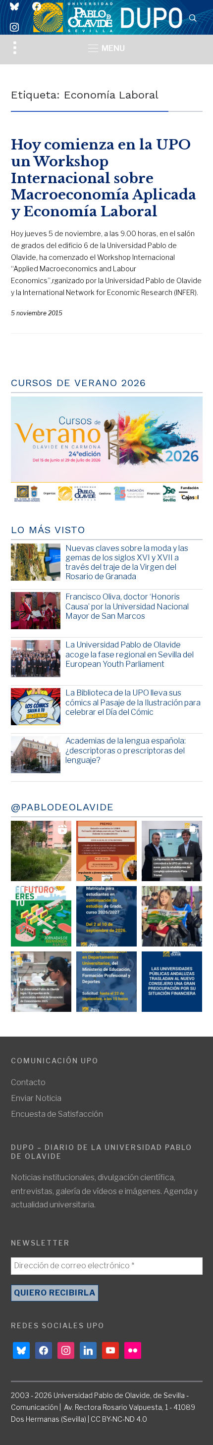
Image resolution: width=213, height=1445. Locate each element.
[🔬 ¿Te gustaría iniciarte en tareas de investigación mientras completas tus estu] (106, 981)
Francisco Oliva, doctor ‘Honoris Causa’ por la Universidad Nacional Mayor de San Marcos (127, 606)
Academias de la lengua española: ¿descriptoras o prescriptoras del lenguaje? (125, 750)
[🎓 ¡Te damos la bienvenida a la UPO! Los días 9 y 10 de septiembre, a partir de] (41, 916)
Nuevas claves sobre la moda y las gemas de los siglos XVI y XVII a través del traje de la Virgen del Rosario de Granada (126, 563)
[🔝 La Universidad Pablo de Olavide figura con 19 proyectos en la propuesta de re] (41, 981)
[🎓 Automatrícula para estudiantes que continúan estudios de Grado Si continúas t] (106, 916)
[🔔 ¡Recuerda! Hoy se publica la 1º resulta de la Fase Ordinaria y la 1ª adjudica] (172, 916)
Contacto (28, 1082)
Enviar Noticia (36, 1098)
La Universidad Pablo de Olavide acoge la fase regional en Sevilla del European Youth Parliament (129, 654)
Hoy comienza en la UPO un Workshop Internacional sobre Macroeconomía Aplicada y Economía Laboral (103, 178)
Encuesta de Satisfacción (57, 1114)
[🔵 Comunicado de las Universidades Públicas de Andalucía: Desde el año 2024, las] (172, 981)
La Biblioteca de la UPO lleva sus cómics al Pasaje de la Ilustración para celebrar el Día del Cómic (133, 702)
